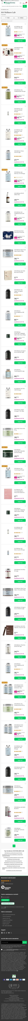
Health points (6, 924)
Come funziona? (7, 916)
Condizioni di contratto (14, 997)
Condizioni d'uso (14, 996)
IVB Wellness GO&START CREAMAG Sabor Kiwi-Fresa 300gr (13, 868)
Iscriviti (24, 942)
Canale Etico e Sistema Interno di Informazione (14, 1001)
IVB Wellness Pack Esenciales (13, 859)
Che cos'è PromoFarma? (9, 914)
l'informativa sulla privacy (12, 949)
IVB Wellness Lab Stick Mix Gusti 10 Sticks (13, 853)
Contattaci (5, 900)
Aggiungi (20, 40)
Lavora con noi (6, 918)
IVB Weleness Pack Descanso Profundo (13, 861)
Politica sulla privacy (14, 995)
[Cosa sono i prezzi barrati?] (1, 21)
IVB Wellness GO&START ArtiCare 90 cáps (13, 864)
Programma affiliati (7, 920)
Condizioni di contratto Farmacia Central (14, 998)
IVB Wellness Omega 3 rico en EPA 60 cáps (13, 862)
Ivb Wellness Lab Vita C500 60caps (14, 870)
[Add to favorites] (25, 24)
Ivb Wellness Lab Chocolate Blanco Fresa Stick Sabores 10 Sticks (12, 855)
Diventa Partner (6, 922)
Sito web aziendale (7, 925)
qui (5, 906)
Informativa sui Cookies (14, 999)
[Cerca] (25, 6)
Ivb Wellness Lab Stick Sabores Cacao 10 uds (13, 857)
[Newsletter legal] (2, 950)
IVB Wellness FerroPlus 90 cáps (13, 866)
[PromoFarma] (9, 3)
